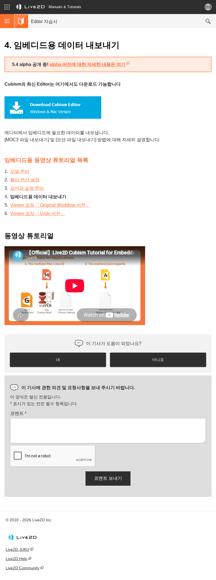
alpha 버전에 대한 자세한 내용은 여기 (87, 64)
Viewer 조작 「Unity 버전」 (37, 213)
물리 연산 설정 (24, 179)
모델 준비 (19, 171)
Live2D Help (16, 558)
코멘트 (18, 413)
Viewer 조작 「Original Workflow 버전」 (50, 205)
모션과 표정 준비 (27, 188)
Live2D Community (22, 568)
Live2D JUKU (17, 549)
